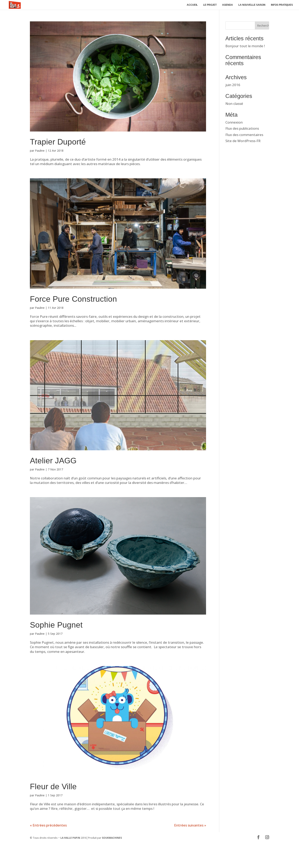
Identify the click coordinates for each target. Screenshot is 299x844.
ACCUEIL (192, 4)
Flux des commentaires (244, 134)
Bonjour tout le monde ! (245, 46)
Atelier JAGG (53, 460)
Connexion (234, 122)
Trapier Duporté (58, 141)
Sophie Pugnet (56, 624)
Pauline (40, 150)
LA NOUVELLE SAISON (251, 4)
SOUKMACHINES (112, 838)
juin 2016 (232, 84)
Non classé (234, 103)
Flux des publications (242, 128)
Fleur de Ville (53, 786)
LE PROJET (210, 4)
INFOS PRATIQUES (282, 4)
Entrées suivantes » (190, 825)
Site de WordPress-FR (243, 140)
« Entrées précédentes (48, 825)
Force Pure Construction (73, 299)
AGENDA (227, 4)
